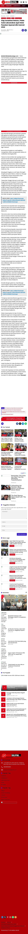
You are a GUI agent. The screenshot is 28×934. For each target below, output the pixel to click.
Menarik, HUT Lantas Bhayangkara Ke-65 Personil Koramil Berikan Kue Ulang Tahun (16, 715)
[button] (21, 2)
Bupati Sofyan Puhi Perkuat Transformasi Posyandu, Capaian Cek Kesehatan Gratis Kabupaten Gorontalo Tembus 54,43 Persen (7, 468)
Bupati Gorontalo (5, 799)
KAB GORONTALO (5, 780)
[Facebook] (17, 423)
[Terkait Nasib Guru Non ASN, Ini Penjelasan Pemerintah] (4, 665)
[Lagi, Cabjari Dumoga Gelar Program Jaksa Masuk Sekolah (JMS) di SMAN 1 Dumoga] (7, 433)
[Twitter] (20, 423)
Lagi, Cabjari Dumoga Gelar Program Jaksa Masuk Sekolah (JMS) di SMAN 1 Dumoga (6, 440)
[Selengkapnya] (26, 592)
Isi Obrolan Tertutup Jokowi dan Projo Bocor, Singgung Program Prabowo (16, 629)
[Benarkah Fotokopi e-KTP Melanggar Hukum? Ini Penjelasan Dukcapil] (4, 617)
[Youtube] (10, 917)
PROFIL (9, 922)
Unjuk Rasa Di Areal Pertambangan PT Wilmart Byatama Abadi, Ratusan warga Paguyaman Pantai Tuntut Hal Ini (16, 709)
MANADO (8, 18)
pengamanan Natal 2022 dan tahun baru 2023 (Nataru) (13, 412)
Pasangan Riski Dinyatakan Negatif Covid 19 (15, 693)
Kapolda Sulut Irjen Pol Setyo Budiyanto (12, 410)
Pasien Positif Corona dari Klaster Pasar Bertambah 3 (15, 704)
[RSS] (15, 917)
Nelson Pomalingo (5, 793)
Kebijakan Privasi (5, 928)
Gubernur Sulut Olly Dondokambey (15, 408)
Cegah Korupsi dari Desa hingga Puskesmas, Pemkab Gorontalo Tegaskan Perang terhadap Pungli (20, 454)
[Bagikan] (25, 30)
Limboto (3, 795)
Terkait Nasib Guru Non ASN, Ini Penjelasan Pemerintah (16, 665)
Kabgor (3, 790)
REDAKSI (3, 922)
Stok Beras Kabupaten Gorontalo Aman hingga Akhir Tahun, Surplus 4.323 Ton (7, 454)
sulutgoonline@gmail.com (10, 769)
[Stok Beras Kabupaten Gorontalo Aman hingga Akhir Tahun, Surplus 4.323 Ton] (7, 447)
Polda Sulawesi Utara (8, 414)
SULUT (13, 18)
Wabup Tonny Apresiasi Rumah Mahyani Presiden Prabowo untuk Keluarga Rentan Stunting (19, 440)
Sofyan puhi (4, 797)
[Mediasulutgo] (10, 2)
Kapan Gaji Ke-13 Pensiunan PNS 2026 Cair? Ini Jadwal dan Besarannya (16, 653)
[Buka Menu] (23, 2)
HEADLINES (4, 18)
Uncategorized (18, 18)
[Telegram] (23, 423)
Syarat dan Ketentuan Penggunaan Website (12, 926)
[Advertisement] (14, 391)
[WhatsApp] (25, 423)
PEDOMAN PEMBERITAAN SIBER (8, 924)
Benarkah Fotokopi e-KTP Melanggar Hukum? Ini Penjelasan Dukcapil (17, 616)
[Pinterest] (7, 917)
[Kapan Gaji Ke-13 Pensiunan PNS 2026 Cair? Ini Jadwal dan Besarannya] (4, 654)
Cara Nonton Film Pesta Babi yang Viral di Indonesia (17, 642)
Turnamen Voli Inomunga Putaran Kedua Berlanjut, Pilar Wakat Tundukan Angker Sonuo (16, 699)
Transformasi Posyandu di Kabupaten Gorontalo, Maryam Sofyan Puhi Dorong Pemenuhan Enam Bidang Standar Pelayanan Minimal (20, 468)
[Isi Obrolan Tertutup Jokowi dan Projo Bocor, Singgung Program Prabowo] (4, 630)
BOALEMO (3, 784)
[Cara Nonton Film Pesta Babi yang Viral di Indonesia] (4, 642)
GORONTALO (18, 435)
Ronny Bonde (3, 29)
